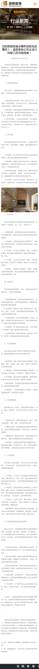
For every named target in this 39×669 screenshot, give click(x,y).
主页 (11, 27)
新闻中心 (19, 27)
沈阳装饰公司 (15, 58)
